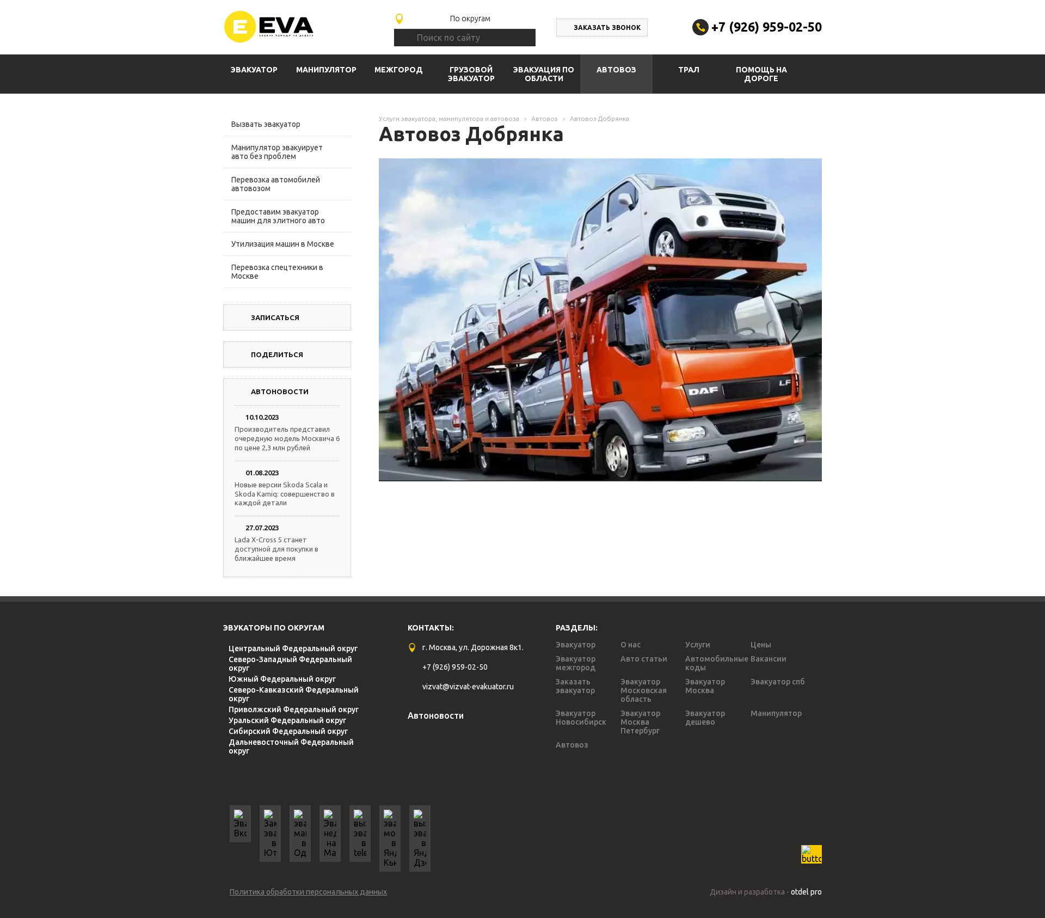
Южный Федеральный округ (282, 679)
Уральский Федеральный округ (287, 720)
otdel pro (806, 892)
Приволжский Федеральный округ (294, 709)
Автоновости (436, 715)
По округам (470, 18)
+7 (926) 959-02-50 (766, 27)
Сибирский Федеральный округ (288, 731)
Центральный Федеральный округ (293, 648)
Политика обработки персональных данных (308, 892)
